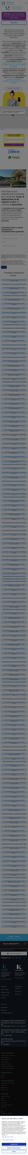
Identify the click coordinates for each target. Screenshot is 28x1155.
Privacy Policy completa (8, 1140)
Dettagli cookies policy (8, 1137)
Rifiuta (14, 1151)
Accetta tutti (14, 1144)
